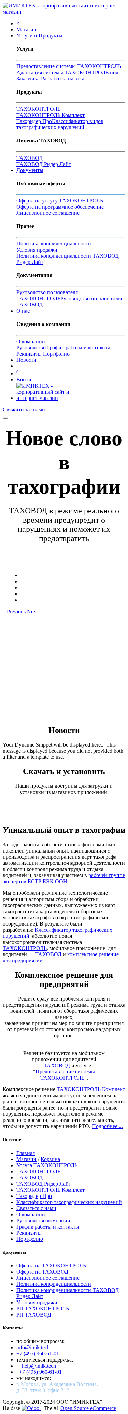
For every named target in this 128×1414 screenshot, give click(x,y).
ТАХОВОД (29, 158)
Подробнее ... (107, 1126)
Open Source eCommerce (88, 1408)
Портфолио (56, 354)
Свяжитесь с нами (24, 409)
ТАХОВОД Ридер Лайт (43, 164)
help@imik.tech (39, 1366)
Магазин (26, 1159)
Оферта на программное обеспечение (60, 207)
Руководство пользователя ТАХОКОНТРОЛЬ (47, 295)
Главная (25, 1153)
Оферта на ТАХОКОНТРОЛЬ (51, 1265)
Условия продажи (36, 250)
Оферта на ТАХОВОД (42, 1272)
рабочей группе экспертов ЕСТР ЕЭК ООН (64, 878)
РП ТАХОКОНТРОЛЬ (42, 1308)
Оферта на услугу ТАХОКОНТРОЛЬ (59, 201)
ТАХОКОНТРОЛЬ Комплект (50, 115)
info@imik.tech (33, 1347)
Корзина (50, 1159)
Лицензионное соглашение (48, 213)
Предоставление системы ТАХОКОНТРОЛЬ (68, 66)
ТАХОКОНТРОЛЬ (38, 109)
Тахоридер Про (34, 121)
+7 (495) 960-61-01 (37, 1353)
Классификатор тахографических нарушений (69, 1202)
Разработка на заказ (63, 78)
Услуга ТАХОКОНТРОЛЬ (46, 1165)
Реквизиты (29, 354)
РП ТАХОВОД (33, 1315)
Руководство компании (43, 1220)
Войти (23, 379)
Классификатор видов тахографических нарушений (59, 124)
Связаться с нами (36, 1208)
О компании (30, 341)
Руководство (31, 347)
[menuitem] (26, 29)
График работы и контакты (78, 347)
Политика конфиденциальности (53, 243)
